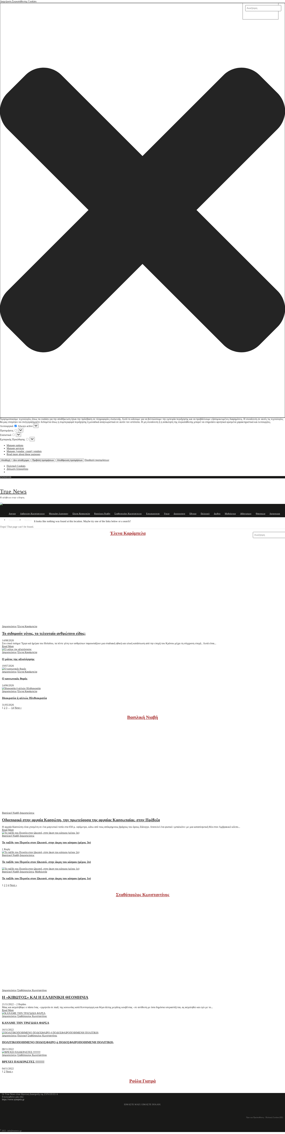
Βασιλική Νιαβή (142, 717)
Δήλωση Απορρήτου (17, 469)
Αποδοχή (5, 460)
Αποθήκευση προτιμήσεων (70, 460)
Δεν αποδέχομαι (21, 460)
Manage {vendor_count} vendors (24, 451)
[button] (142, 210)
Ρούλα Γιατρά (142, 1080)
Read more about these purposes (23, 454)
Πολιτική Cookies (16, 466)
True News (13, 491)
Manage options (15, 445)
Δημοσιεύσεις (9, 626)
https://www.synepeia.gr (13, 1099)
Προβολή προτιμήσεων (43, 460)
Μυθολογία (41, 871)
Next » (18, 707)
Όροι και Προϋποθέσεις (255, 1117)
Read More (8, 646)
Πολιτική (22, 1035)
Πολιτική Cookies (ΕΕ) (274, 1117)
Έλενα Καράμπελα (128, 533)
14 (12, 707)
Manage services (15, 448)
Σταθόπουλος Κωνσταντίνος (142, 894)
